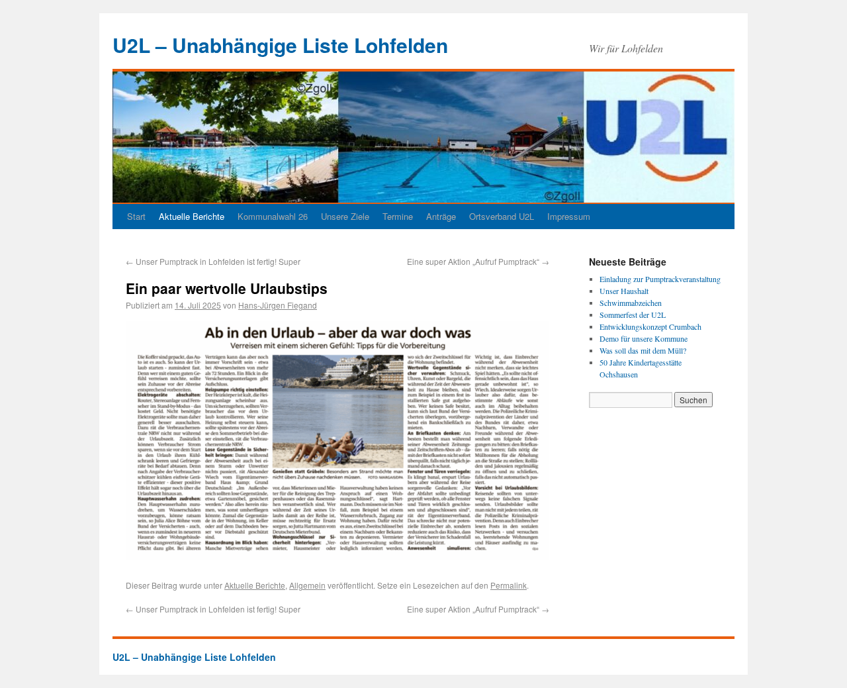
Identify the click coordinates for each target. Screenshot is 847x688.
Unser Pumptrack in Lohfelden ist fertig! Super (213, 261)
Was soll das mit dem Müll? (643, 350)
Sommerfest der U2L (633, 314)
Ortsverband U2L (501, 216)
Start (136, 216)
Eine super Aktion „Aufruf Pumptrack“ (478, 261)
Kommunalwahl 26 (273, 216)
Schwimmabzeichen (631, 302)
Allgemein (307, 585)
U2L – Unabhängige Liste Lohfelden (280, 44)
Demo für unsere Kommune (644, 338)
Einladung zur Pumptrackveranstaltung (660, 278)
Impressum (568, 216)
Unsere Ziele (345, 216)
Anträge (441, 216)
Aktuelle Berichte (191, 216)
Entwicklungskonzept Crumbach (650, 326)
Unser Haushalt (624, 290)
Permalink (508, 585)
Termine (397, 216)
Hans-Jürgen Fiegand (277, 305)
